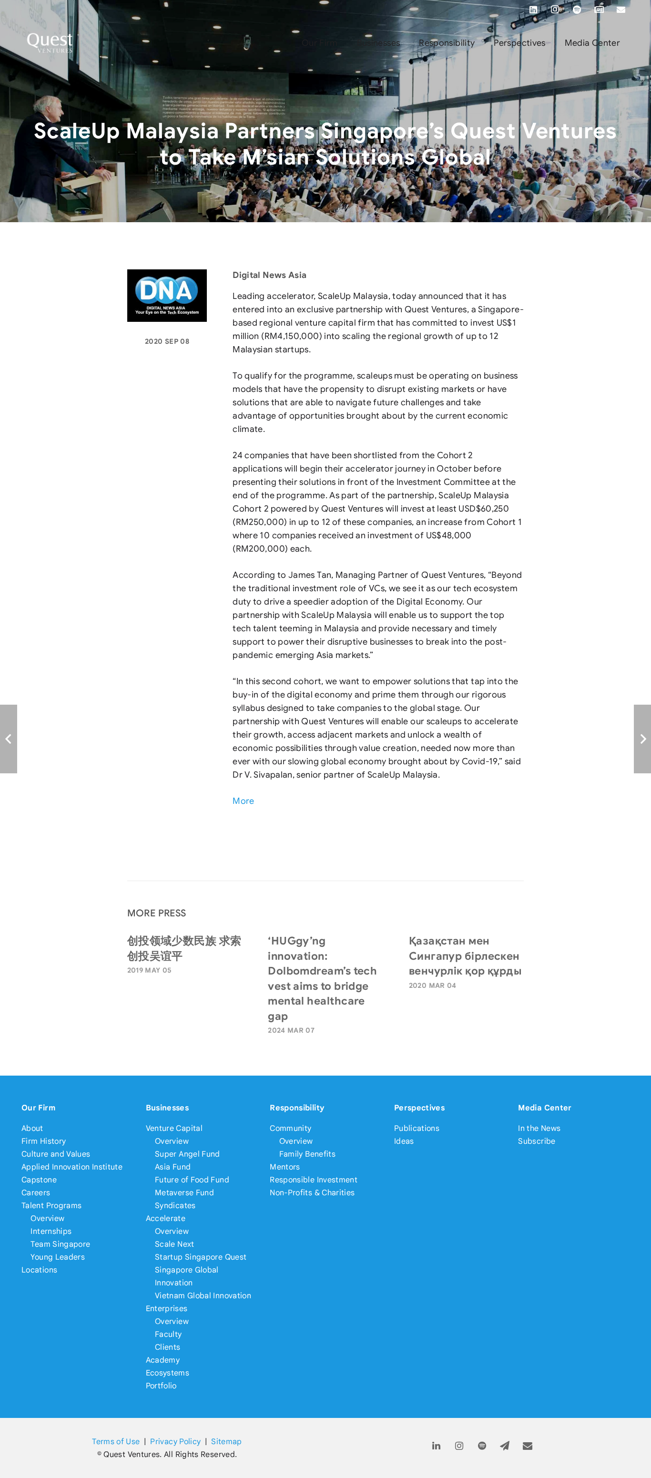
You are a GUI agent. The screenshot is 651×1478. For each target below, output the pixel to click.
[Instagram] (555, 9)
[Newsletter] (599, 9)
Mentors (285, 1167)
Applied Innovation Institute (71, 1167)
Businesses (167, 1108)
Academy (163, 1360)
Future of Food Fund (192, 1180)
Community (290, 1128)
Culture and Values (55, 1154)
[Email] (621, 9)
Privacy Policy (175, 1442)
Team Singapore (60, 1244)
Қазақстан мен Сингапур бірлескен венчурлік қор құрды (465, 955)
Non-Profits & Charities (312, 1193)
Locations (39, 1270)
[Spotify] (577, 9)
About (32, 1128)
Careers (36, 1193)
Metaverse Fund (184, 1193)
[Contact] (528, 1446)
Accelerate (166, 1218)
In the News (539, 1128)
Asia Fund (173, 1167)
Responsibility (297, 1108)
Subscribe (536, 1141)
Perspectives (419, 1108)
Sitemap (226, 1442)
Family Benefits (307, 1154)
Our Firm (38, 1108)
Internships (51, 1231)
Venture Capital (174, 1128)
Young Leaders (58, 1257)
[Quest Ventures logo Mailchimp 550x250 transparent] (50, 43)
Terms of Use (116, 1442)
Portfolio (161, 1386)
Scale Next (174, 1244)
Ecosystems (168, 1373)
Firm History (43, 1141)
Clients (168, 1347)
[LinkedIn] (533, 9)
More (243, 801)
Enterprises (167, 1309)
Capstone (39, 1180)
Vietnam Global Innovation (203, 1296)
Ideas (404, 1141)
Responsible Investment (313, 1180)
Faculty (168, 1334)
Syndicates (175, 1206)
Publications (416, 1128)
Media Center (544, 1108)
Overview (47, 1218)
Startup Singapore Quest (200, 1257)
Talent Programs (51, 1206)
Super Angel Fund (187, 1154)
